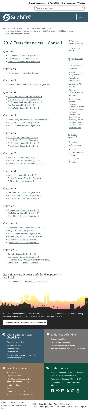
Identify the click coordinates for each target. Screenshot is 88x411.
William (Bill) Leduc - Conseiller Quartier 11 (26, 236)
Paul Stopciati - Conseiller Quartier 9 (23, 198)
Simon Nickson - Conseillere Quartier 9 (24, 195)
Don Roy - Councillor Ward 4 (76, 49)
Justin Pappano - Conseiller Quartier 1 (23, 58)
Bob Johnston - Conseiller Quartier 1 (23, 55)
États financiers (49, 31)
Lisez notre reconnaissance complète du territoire (24, 322)
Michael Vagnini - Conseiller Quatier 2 (24, 73)
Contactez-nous (69, 3)
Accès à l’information (61, 404)
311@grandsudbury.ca (67, 376)
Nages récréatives (14, 345)
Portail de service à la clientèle (71, 372)
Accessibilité (54, 3)
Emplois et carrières (38, 3)
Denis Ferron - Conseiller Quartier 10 (24, 213)
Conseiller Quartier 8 (25, 181)
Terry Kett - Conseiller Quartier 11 (22, 230)
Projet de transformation (60, 342)
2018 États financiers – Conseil (18, 34)
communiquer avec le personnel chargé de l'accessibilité (76, 124)
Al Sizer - (12, 181)
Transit (9, 388)
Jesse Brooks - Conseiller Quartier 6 (23, 140)
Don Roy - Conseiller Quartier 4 (21, 105)
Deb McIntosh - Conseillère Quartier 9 (24, 192)
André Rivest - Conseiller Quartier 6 (23, 146)
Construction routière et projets (63, 345)
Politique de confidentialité (42, 404)
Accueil (6, 28)
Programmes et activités (16, 342)
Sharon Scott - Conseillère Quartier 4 (23, 108)
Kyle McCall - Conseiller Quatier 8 (22, 175)
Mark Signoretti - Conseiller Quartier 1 (24, 61)
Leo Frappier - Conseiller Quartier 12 (23, 257)
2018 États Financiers (66, 31)
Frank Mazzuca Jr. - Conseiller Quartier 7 (24, 160)
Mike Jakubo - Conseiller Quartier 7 (22, 157)
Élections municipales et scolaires (39, 28)
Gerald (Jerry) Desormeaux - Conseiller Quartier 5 (28, 119)
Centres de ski (12, 352)
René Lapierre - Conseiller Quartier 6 (23, 143)
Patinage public (13, 348)
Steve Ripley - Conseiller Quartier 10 (23, 216)
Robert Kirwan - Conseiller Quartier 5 (23, 122)
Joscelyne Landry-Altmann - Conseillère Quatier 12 (29, 260)
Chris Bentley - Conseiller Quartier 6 (23, 137)
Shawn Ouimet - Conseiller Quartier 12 (24, 263)
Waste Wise (11, 372)
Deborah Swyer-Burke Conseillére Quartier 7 (26, 163)
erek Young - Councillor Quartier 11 (24, 242)
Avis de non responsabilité (43, 407)
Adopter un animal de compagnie (20, 394)
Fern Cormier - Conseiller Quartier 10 (24, 210)
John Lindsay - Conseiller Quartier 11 (23, 239)
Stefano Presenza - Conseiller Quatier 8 (24, 178)
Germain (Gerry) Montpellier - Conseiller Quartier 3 (29, 84)
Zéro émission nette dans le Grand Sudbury (68, 348)
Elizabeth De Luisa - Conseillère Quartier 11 (26, 227)
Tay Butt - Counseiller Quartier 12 (22, 254)
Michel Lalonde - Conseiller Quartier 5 (24, 125)
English (82, 3)
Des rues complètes (58, 339)
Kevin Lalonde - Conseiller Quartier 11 (24, 233)
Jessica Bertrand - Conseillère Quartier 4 (25, 96)
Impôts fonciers (13, 385)
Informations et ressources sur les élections (23, 31)
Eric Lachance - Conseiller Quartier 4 (23, 99)
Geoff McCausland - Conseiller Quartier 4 (25, 102)
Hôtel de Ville (17, 28)
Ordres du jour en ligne (16, 391)
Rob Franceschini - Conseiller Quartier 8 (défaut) (28, 281)
